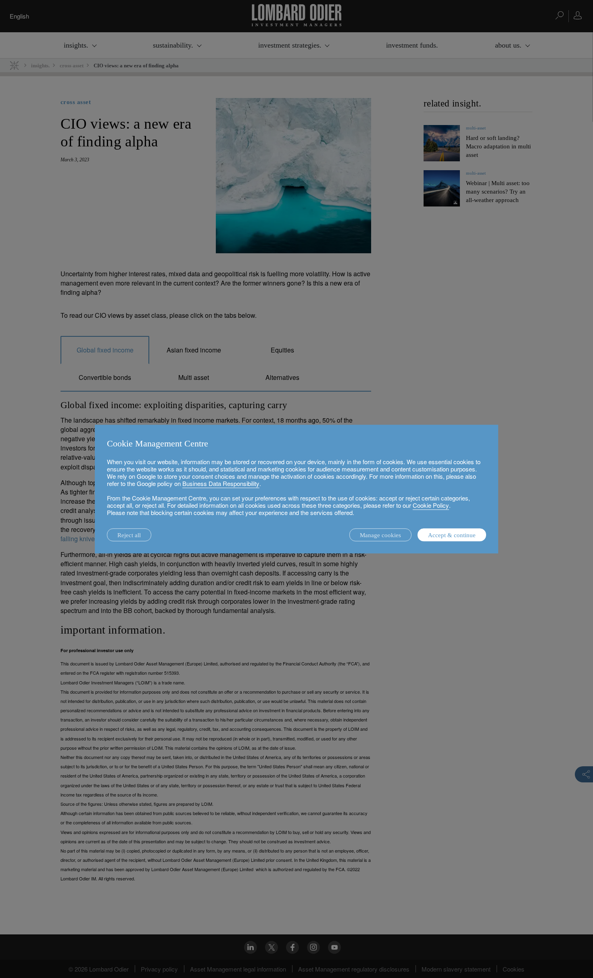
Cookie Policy (431, 505)
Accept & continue (452, 535)
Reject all (129, 535)
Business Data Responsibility (220, 483)
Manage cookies (380, 535)
